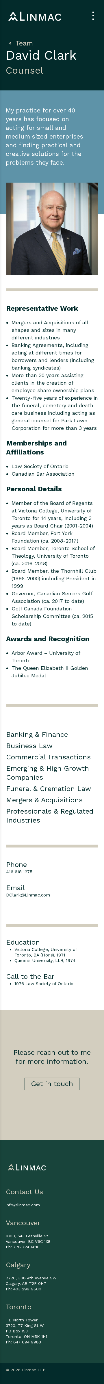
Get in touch (52, 1084)
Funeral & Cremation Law (48, 789)
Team (23, 43)
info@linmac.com (23, 1205)
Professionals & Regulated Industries (49, 815)
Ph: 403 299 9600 (23, 1289)
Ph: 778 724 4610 (23, 1247)
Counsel (24, 70)
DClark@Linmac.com (28, 895)
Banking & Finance (37, 734)
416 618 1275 (19, 871)
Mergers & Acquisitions (44, 800)
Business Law (29, 746)
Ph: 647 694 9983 (23, 1342)
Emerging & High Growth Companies (47, 772)
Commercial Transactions (48, 757)
